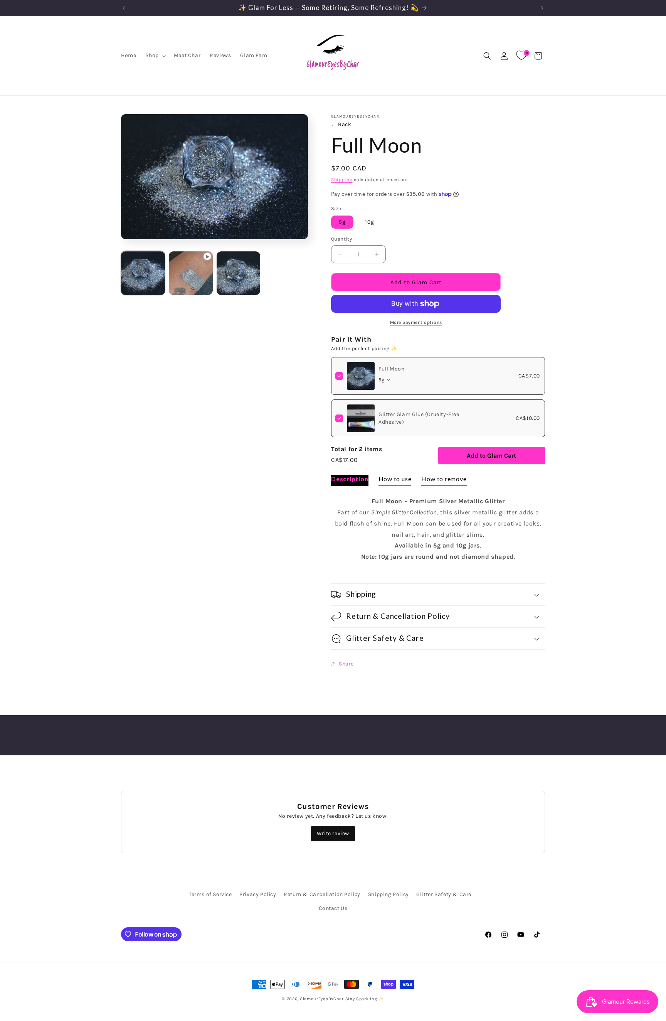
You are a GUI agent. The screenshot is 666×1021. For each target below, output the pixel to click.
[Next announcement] (542, 7)
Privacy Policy (257, 894)
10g (369, 222)
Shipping (342, 179)
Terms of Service (210, 894)
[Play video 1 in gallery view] (191, 273)
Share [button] (346, 663)
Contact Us (333, 908)
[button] (155, 55)
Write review (333, 833)
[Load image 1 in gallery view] (143, 273)
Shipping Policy (388, 894)
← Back (341, 124)
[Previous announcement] (123, 7)
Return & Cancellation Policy (322, 894)
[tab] (349, 480)
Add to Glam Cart (491, 455)
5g (342, 222)
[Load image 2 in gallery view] (239, 273)
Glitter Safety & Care (443, 894)
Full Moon (391, 369)
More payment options (416, 322)
